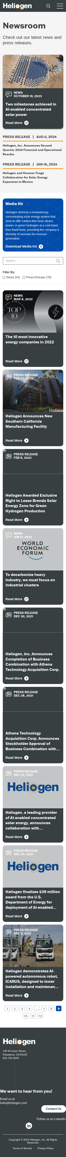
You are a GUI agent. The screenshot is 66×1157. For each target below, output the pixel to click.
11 (33, 1016)
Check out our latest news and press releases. (32, 40)
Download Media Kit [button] (21, 246)
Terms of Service (22, 1148)
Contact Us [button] (53, 1108)
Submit (58, 261)
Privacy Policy (46, 1148)
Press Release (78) (38, 277)
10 (25, 1016)
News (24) (13, 277)
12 (40, 1016)
